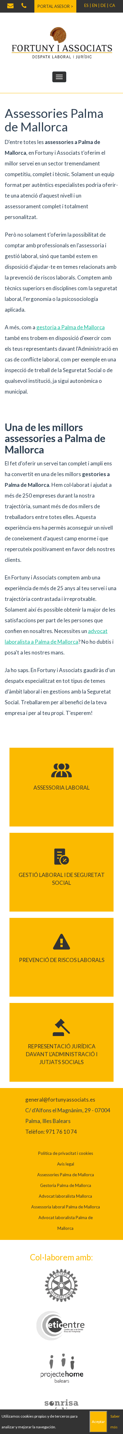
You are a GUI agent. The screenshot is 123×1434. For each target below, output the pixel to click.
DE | (104, 5)
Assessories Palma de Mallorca (65, 1174)
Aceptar (98, 1421)
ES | (87, 5)
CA (112, 5)
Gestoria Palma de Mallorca (65, 1185)
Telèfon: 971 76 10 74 (51, 1131)
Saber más (115, 1421)
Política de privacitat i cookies (65, 1153)
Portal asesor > (55, 6)
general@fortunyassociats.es (60, 1099)
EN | (96, 5)
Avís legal (65, 1163)
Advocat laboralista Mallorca (65, 1196)
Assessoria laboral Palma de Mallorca (65, 1206)
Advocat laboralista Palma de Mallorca (65, 1223)
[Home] (61, 42)
